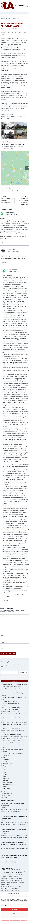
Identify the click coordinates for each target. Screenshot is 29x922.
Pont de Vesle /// (6, 190)
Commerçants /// (5, 878)
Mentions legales (5, 662)
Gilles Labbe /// (17, 880)
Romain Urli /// (14, 190)
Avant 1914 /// (18, 872)
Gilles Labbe (16, 665)
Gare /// (10, 880)
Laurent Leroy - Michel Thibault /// (11, 886)
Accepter (14, 909)
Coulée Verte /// (14, 188)
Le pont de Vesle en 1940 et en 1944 (14, 144)
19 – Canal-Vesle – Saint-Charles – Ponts (12, 738)
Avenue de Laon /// (5, 874)
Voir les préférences (14, 917)
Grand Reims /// (22, 882)
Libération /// (22, 188)
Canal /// (23, 874)
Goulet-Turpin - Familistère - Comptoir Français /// (9, 882)
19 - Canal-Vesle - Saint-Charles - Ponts (11, 20)
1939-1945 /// (5, 188)
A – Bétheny (4, 751)
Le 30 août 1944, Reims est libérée (13, 146)
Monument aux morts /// (15, 888)
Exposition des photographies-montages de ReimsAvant (23, 200)
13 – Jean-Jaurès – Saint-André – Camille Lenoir (14, 722)
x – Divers (3, 776)
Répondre (3, 242)
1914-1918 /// (7, 869)
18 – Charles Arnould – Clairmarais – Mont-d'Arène (14, 736)
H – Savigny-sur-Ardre (7, 766)
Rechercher (4, 670)
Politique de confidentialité (15, 920)
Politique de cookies (5, 920)
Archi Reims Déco (5, 795)
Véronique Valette (7, 28)
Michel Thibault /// (5, 888)
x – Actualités (4, 774)
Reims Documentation (7, 793)
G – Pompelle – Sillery (6, 763)
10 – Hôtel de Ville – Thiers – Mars (10, 711)
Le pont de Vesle (8, 148)
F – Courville (4, 761)
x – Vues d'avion (5, 788)
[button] (27, 894)
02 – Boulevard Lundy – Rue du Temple (11, 686)
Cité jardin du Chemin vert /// (14, 876)
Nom (2, 635)
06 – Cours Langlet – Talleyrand (9, 701)
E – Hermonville (5, 759)
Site (2, 648)
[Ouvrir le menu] (27, 6)
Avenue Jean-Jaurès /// (15, 874)
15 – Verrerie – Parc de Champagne (10, 728)
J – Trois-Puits (4, 770)
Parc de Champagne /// (15, 890)
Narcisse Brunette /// (5, 890)
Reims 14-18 (4, 797)
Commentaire (5, 616)
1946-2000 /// (6, 872)
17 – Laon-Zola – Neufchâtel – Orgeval (11, 734)
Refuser (14, 913)
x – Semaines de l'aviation (8, 784)
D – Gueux (3, 757)
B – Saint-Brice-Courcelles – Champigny (11, 753)
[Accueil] (1, 16)
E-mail (3, 642)
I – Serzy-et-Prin (5, 768)
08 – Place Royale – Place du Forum (10, 707)
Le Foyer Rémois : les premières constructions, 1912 (7, 199)
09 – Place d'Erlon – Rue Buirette (9, 709)
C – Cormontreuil (5, 755)
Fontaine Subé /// (4, 880)
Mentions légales (24, 920)
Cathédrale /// (4, 876)
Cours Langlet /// (19, 878)
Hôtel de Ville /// (5, 884)
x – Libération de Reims (7, 782)
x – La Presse (4, 780)
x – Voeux (3, 786)
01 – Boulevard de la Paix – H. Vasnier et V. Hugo (14, 684)
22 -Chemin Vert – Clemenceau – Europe (12, 749)
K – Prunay (4, 772)
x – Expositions (5, 778)
